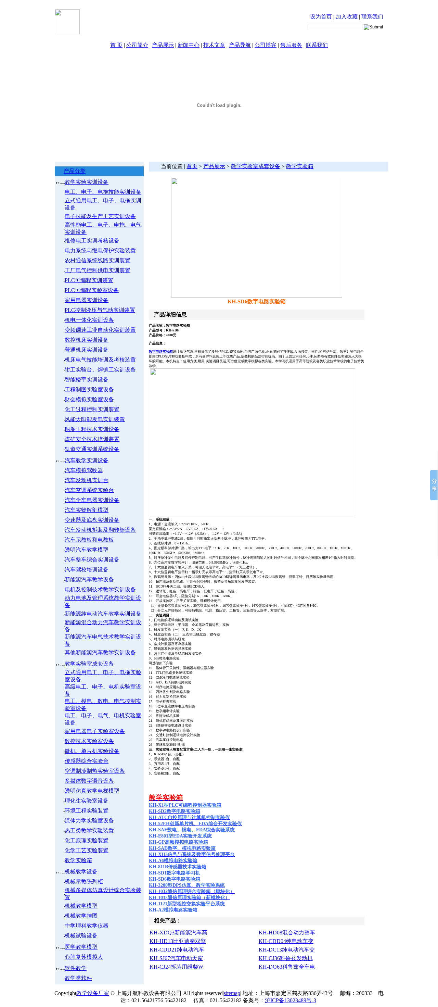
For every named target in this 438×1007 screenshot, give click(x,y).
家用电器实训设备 (86, 300)
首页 (191, 166)
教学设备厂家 (92, 993)
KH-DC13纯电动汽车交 (287, 950)
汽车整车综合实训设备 (92, 560)
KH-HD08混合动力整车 (287, 932)
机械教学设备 (81, 871)
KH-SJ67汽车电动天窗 (176, 958)
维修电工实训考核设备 (92, 240)
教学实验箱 (78, 860)
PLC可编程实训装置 (89, 280)
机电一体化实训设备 (89, 320)
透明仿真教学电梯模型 (92, 791)
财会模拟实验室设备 (89, 399)
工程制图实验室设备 (89, 389)
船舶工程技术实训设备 (92, 429)
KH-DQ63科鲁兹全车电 (287, 967)
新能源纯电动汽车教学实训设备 (103, 614)
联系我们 (372, 17)
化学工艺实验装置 (86, 850)
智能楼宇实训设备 (86, 379)
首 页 (116, 45)
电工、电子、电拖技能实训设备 (103, 192)
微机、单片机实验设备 (92, 751)
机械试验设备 (81, 936)
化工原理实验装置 (86, 840)
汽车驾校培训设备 (86, 569)
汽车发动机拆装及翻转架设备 (100, 530)
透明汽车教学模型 (86, 550)
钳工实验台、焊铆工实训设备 (100, 370)
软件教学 (76, 968)
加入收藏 (347, 17)
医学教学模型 (81, 947)
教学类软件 (78, 978)
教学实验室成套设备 (89, 664)
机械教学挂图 (81, 916)
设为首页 (321, 17)
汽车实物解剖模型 (86, 510)
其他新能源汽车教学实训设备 (100, 652)
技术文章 (214, 45)
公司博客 (265, 45)
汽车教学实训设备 (86, 460)
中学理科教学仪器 (86, 926)
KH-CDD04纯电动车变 (286, 941)
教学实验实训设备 (86, 182)
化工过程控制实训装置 (92, 409)
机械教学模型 (81, 906)
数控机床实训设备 (86, 340)
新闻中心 (188, 45)
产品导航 (240, 45)
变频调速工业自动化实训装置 (100, 330)
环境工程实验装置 (86, 811)
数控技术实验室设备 (89, 741)
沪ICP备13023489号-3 (290, 1000)
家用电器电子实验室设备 (95, 731)
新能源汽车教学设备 (89, 579)
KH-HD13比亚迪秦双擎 (178, 941)
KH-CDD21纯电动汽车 (177, 950)
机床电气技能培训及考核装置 (100, 360)
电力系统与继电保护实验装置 (100, 250)
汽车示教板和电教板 (89, 540)
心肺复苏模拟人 (84, 957)
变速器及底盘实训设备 (92, 520)
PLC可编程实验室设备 (92, 290)
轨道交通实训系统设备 (92, 449)
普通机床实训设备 (86, 350)
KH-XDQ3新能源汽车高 (178, 932)
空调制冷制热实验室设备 (95, 771)
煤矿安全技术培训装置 (92, 439)
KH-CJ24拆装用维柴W (176, 967)
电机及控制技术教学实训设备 (100, 589)
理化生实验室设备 (86, 801)
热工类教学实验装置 (89, 830)
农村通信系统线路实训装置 (97, 260)
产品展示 (163, 45)
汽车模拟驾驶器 (84, 470)
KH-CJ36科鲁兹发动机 (286, 958)
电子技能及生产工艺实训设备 (100, 216)
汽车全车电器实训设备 (92, 500)
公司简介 (137, 45)
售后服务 (291, 45)
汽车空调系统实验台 (89, 490)
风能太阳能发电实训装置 (95, 419)
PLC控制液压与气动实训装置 (100, 310)
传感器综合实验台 (86, 761)
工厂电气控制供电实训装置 (97, 270)
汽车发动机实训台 (86, 480)
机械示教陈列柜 (84, 881)
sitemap (232, 993)
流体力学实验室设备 (89, 820)
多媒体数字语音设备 (89, 781)
